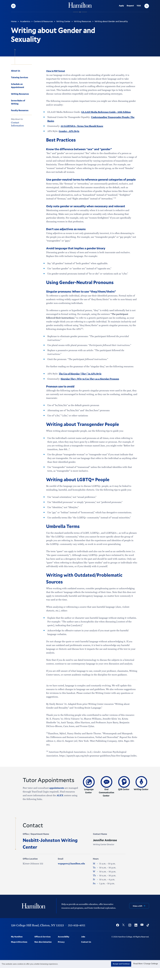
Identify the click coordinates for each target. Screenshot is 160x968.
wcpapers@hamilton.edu (71, 863)
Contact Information (17, 124)
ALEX (60, 795)
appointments (56, 788)
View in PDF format (55, 71)
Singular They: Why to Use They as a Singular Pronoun (90, 378)
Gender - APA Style (69, 131)
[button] (13, 6)
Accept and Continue (121, 964)
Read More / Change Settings (145, 964)
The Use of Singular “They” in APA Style (80, 373)
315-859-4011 (76, 925)
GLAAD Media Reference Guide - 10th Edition (106, 112)
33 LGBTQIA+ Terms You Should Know (82, 126)
